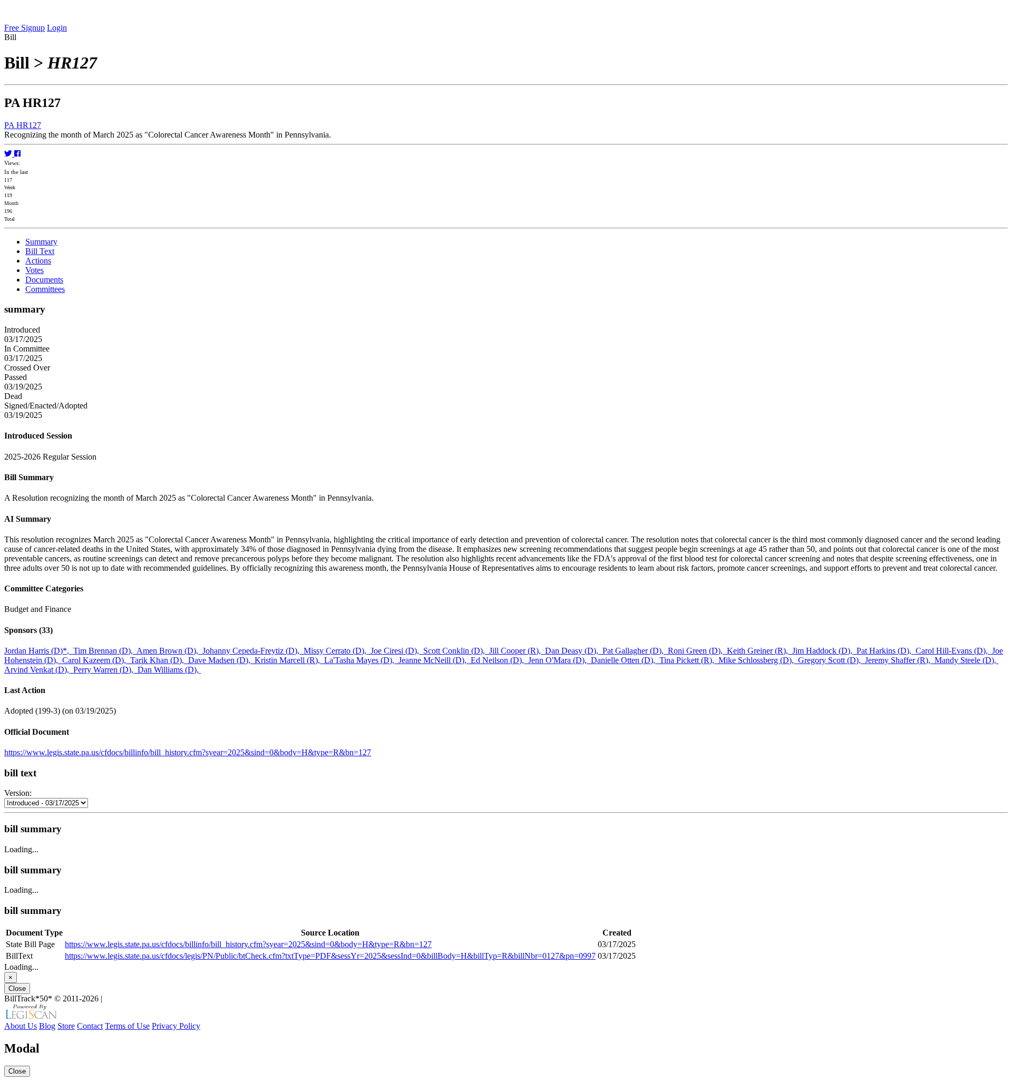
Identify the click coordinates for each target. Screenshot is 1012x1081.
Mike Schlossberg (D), (758, 660)
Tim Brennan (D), (105, 650)
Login (57, 27)
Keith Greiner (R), (759, 650)
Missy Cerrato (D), (337, 650)
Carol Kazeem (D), (96, 660)
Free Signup (24, 27)
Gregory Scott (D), (831, 660)
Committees (45, 289)
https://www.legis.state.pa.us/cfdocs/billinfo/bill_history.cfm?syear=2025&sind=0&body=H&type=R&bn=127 (187, 752)
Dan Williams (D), (169, 669)
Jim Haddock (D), (824, 650)
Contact (90, 1025)
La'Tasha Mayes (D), (361, 660)
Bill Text (39, 251)
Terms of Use (127, 1025)
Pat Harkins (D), (886, 650)
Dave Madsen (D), (221, 660)
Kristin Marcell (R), (289, 660)
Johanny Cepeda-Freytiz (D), (253, 650)
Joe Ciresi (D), (397, 650)
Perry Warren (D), (105, 669)
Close (17, 988)
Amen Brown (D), (169, 650)
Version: (18, 792)
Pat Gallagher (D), (635, 650)
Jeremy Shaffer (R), (900, 660)
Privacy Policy (176, 1025)
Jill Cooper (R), (517, 650)
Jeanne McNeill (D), (434, 660)
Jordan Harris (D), (38, 650)
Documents (44, 279)
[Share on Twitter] (9, 153)
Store (66, 1025)
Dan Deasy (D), (573, 650)
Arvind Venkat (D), (38, 669)
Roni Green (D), (697, 650)
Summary (41, 241)
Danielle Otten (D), (625, 660)
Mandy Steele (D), (966, 660)
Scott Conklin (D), (456, 650)
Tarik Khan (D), (159, 660)
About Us (20, 1025)
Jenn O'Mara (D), (559, 660)
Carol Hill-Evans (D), (954, 650)
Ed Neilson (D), (499, 660)
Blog (47, 1025)
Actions (38, 260)
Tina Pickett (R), (688, 660)
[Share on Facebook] (17, 153)
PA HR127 (22, 125)
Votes (34, 270)
